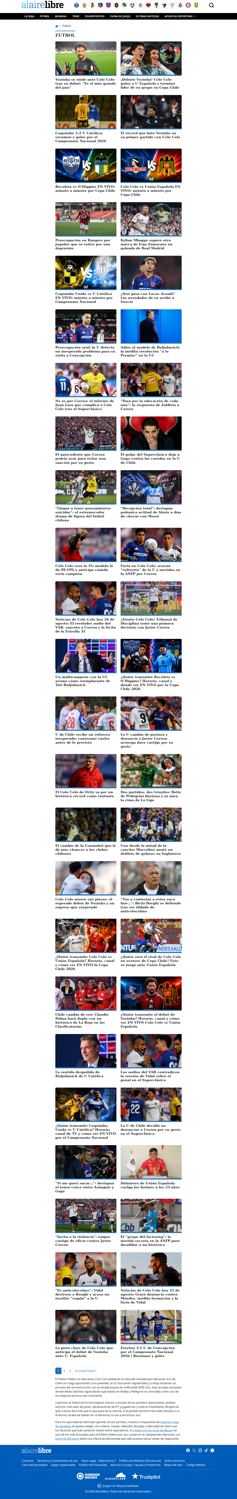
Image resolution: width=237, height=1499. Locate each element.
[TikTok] (206, 1450)
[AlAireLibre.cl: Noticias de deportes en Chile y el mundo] (36, 1450)
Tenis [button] (75, 16)
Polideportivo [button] (94, 16)
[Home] (43, 5)
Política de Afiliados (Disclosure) (140, 1461)
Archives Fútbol (85, 1371)
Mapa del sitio (173, 1465)
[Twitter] (194, 1450)
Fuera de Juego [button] (120, 16)
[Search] (211, 5)
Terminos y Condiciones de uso (57, 1461)
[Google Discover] (212, 1450)
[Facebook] (188, 1450)
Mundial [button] (61, 16)
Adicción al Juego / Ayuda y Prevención (135, 1465)
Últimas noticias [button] (147, 16)
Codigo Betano (195, 1465)
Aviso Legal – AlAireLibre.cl (98, 1461)
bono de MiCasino (67, 1439)
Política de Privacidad (93, 1465)
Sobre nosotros (174, 1461)
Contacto (28, 1461)
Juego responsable (63, 1465)
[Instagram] (200, 1450)
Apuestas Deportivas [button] (179, 16)
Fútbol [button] (44, 16)
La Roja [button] (29, 16)
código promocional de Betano (153, 1430)
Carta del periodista (35, 1465)
